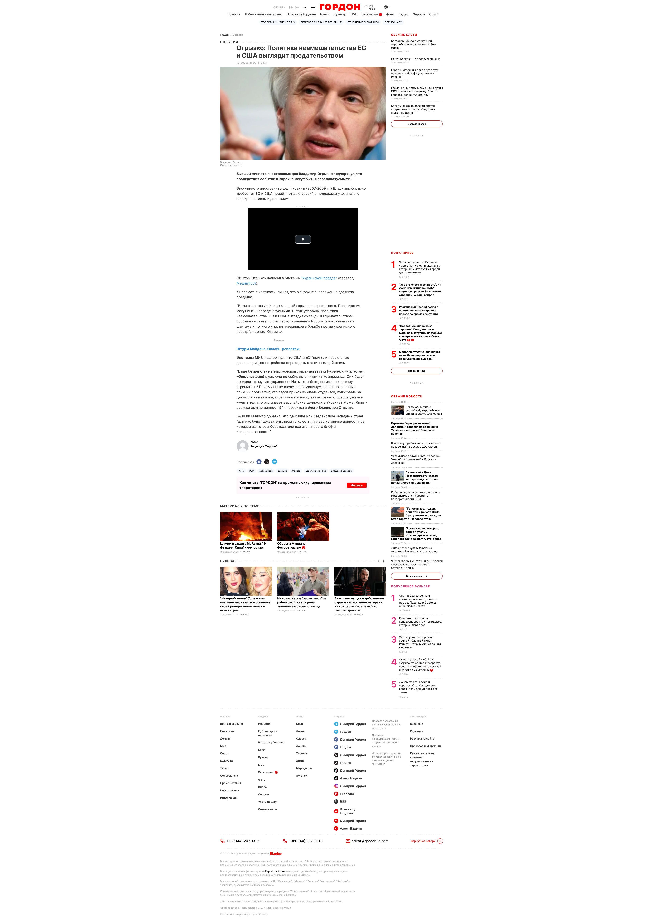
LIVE (353, 14)
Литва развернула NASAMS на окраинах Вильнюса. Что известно (414, 549)
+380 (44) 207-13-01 (243, 841)
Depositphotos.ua (275, 871)
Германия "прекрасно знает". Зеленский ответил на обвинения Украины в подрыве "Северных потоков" (414, 428)
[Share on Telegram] (274, 462)
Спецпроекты (267, 809)
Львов (300, 731)
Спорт (224, 753)
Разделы (263, 716)
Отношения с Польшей (363, 22)
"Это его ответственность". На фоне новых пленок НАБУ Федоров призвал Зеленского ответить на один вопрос (420, 290)
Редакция (416, 731)
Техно (224, 768)
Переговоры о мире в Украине (321, 22)
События (238, 34)
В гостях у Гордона (301, 14)
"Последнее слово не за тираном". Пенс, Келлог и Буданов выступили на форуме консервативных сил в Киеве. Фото (420, 332)
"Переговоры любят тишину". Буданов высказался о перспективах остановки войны (417, 564)
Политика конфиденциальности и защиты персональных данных (385, 740)
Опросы (419, 14)
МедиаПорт (246, 283)
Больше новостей (416, 576)
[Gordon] (340, 7)
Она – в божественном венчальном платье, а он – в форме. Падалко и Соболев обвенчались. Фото (418, 601)
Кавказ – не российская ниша (416, 59)
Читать (356, 485)
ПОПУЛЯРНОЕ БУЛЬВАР (410, 586)
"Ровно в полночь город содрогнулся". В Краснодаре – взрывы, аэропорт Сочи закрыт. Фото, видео (416, 533)
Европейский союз (316, 470)
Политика (227, 731)
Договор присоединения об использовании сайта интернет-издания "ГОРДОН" (386, 758)
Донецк (301, 746)
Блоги (324, 14)
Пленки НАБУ (393, 22)
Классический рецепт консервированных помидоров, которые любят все (420, 621)
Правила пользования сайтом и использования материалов (386, 724)
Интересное (228, 798)
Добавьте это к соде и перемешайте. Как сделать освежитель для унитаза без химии (418, 687)
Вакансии (416, 723)
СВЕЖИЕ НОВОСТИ (406, 396)
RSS (343, 801)
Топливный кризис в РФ (278, 22)
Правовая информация (425, 746)
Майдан (296, 470)
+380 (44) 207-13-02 (306, 841)
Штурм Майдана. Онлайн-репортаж (268, 349)
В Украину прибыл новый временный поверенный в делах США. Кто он (416, 444)
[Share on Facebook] (259, 462)
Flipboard (347, 794)
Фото (390, 14)
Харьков (302, 753)
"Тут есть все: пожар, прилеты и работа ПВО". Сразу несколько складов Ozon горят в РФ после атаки (416, 514)
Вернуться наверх (423, 841)
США (251, 470)
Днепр (300, 760)
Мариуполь (304, 768)
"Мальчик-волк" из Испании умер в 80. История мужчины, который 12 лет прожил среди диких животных (419, 267)
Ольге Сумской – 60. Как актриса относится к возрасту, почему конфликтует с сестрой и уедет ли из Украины (420, 665)
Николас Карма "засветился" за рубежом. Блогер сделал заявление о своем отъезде (301, 602)
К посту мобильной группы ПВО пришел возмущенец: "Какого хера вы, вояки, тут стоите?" (417, 91)
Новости (234, 14)
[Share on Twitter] (266, 462)
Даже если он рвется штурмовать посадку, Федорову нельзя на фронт (413, 109)
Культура (226, 760)
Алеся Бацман (351, 778)
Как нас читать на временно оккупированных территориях (422, 759)
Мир (223, 746)
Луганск (301, 775)
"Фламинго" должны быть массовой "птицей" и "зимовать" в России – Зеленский (415, 459)
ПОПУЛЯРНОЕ (402, 253)
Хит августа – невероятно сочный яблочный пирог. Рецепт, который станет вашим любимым (420, 642)
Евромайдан (266, 470)
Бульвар (340, 14)
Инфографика (229, 790)
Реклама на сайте (422, 738)
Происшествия (230, 783)
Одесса (301, 738)
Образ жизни (229, 775)
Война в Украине (231, 723)
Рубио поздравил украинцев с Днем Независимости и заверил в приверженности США (415, 495)
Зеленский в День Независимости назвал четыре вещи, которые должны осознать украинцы (414, 477)
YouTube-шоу (267, 802)
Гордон (224, 34)
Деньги (225, 738)
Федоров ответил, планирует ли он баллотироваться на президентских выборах (419, 355)
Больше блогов (417, 123)
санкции (282, 470)
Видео (403, 14)
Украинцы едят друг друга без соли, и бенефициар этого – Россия (415, 73)
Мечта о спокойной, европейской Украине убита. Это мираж (413, 44)
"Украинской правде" (319, 278)
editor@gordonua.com (370, 841)
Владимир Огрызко (341, 470)
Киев (241, 470)
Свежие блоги (404, 34)
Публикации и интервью (263, 14)
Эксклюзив (370, 14)
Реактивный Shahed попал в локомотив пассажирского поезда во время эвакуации (418, 310)
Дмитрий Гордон (353, 724)
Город (299, 716)
